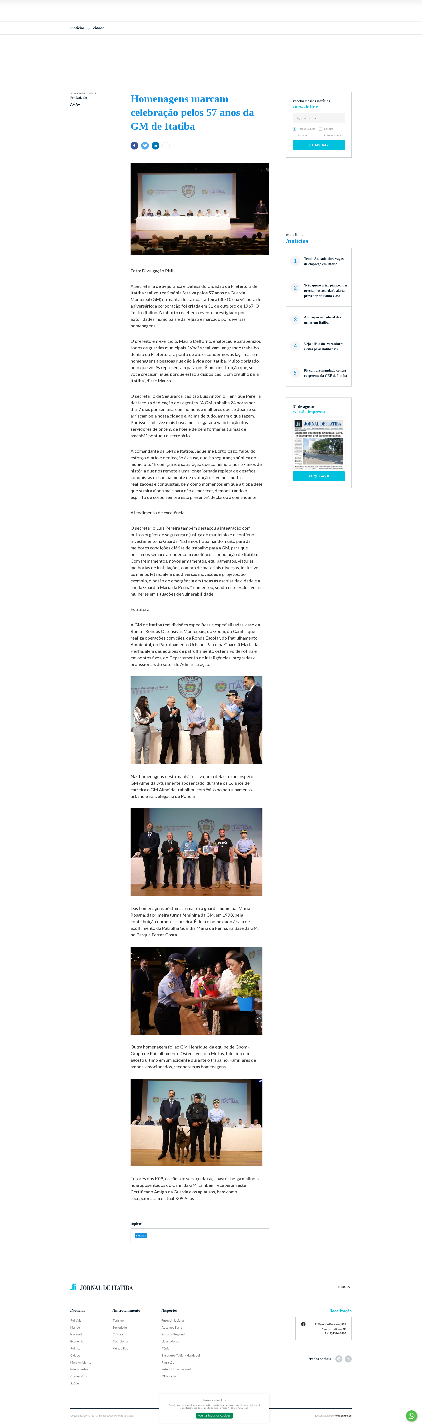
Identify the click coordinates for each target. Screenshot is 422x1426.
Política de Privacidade (238, 1407)
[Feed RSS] (348, 1358)
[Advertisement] (211, 55)
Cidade (98, 28)
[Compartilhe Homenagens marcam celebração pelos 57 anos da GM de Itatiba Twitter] (145, 146)
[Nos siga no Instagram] (338, 1358)
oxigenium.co (343, 1415)
